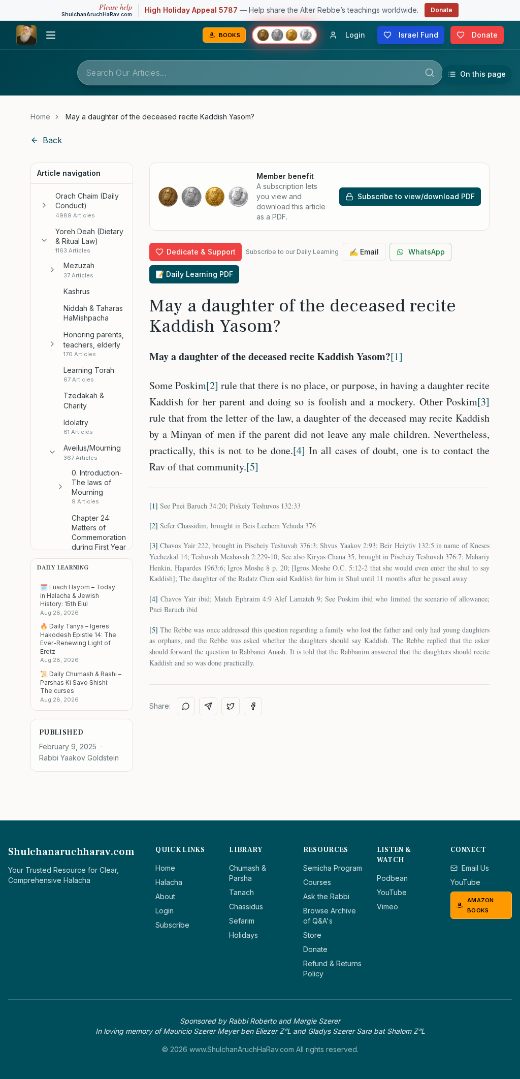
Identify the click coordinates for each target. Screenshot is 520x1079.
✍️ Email (364, 251)
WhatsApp (426, 251)
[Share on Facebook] (253, 706)
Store (312, 935)
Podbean (392, 878)
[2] (212, 385)
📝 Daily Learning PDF (194, 274)
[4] (299, 450)
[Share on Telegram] (208, 706)
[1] (397, 356)
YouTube (392, 892)
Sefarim (241, 920)
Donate (441, 10)
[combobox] (260, 72)
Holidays (243, 935)
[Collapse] (44, 240)
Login (164, 910)
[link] (160, 117)
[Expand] (44, 205)
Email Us (475, 868)
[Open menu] (51, 35)
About (165, 896)
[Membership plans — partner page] (284, 35)
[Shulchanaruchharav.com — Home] (26, 35)
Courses (317, 882)
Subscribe (172, 925)
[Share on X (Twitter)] (230, 706)
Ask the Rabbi (326, 896)
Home (40, 116)
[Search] (430, 73)
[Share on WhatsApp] (186, 706)
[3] (483, 401)
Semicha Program (332, 868)
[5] (252, 466)
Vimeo (387, 906)
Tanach (241, 892)
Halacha (168, 882)
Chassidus (246, 906)
